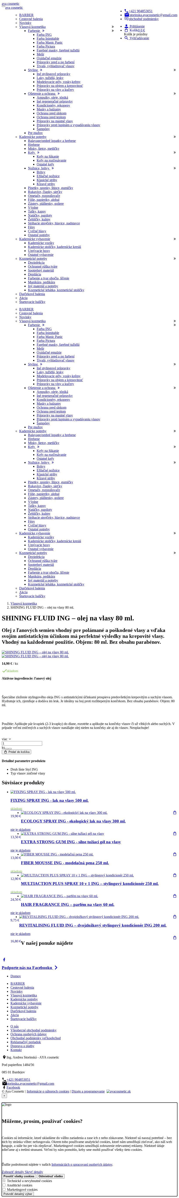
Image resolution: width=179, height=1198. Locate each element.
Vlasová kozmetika (23, 603)
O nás (14, 1026)
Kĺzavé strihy (46, 184)
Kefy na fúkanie (48, 156)
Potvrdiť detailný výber (17, 1194)
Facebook (13, 1087)
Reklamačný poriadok (25, 1042)
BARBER (26, 15)
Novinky (25, 23)
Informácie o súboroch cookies (48, 1091)
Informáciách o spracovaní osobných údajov (82, 1164)
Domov (15, 976)
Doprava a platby (22, 1046)
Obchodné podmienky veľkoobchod (35, 1038)
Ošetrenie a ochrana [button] (42, 93)
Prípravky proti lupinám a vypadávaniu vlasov (68, 125)
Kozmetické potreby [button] (33, 258)
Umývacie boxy (39, 251)
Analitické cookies (19, 1185)
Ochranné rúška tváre (42, 266)
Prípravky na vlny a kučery (55, 89)
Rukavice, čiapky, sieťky (45, 192)
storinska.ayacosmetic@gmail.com (153, 15)
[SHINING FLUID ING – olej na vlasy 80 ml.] (35, 652)
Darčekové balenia (32, 294)
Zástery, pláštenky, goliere (46, 203)
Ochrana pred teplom (51, 117)
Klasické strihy (47, 180)
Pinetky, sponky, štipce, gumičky (50, 188)
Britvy (41, 172)
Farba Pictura (46, 46)
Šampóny (43, 129)
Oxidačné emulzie (49, 58)
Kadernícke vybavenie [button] (34, 239)
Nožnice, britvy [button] (39, 168)
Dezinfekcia (36, 262)
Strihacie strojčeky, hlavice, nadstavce (54, 223)
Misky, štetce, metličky (43, 148)
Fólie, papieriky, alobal (43, 199)
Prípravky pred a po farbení (55, 62)
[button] (134, 26)
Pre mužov (35, 133)
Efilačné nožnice (48, 176)
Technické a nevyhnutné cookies (29, 1181)
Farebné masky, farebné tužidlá (58, 50)
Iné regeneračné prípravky (55, 101)
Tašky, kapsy (37, 211)
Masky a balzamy (49, 109)
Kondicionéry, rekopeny (53, 105)
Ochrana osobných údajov (28, 1034)
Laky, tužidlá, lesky (50, 78)
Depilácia (34, 274)
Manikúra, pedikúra (41, 282)
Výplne (33, 207)
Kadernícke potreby (24, 999)
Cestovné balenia (31, 19)
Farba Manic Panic (50, 42)
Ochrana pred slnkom (51, 113)
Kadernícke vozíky (41, 243)
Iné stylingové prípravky (53, 74)
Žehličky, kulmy (39, 219)
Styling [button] (33, 70)
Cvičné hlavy (37, 231)
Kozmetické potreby (24, 1007)
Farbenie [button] (34, 31)
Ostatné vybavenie (40, 254)
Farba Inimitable (48, 38)
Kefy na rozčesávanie (51, 160)
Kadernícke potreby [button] (32, 137)
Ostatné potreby (39, 235)
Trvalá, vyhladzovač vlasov (55, 66)
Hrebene (34, 144)
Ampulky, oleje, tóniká (52, 97)
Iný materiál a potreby (43, 286)
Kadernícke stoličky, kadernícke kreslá (54, 247)
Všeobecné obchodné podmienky (33, 1030)
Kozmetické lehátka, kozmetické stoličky (56, 290)
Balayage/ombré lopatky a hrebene (52, 141)
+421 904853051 (141, 11)
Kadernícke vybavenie (25, 1003)
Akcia (23, 298)
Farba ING (44, 34)
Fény (31, 227)
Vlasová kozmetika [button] (32, 27)
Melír (40, 54)
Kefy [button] (32, 152)
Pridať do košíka (18, 752)
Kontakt (16, 1050)
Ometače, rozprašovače (44, 196)
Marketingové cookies (22, 1189)
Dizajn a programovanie (88, 1091)
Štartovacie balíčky (32, 302)
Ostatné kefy (45, 164)
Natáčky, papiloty (40, 215)
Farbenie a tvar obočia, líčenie (48, 278)
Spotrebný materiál (41, 270)
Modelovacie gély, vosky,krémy (59, 82)
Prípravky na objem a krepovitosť (60, 86)
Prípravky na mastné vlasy (55, 121)
